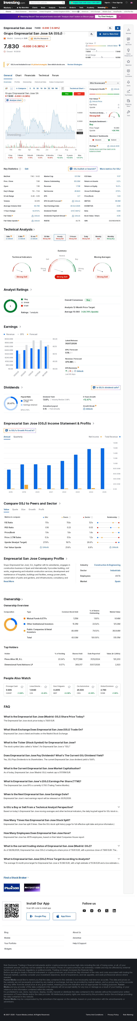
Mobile (7, 938)
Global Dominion (107, 686)
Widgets (8, 949)
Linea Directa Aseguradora (40, 686)
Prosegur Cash (12, 686)
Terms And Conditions (94, 1015)
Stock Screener (21, 12)
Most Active (33, 12)
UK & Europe (95, 12)
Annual (7, 437)
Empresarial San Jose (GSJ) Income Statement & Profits (47, 423)
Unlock (46, 547)
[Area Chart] (11, 88)
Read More (9, 581)
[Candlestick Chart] (6, 88)
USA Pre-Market (130, 12)
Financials (30, 75)
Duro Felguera (58, 686)
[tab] (9, 237)
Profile (17, 82)
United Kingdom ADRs (61, 12)
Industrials (115, 570)
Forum (55, 75)
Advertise (77, 938)
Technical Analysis (18, 229)
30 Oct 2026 (75, 206)
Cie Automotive (83, 686)
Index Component (56, 82)
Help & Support (79, 943)
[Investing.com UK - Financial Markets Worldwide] (14, 3)
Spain (117, 581)
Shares (8, 12)
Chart (18, 75)
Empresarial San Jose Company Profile (34, 558)
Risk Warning (128, 1015)
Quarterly (18, 437)
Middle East (106, 12)
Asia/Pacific (117, 12)
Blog (6, 932)
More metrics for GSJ (110, 169)
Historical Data (40, 82)
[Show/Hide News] (62, 88)
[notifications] (126, 2)
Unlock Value (112, 46)
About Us (77, 932)
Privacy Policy (113, 1015)
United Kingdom (45, 12)
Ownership (27, 82)
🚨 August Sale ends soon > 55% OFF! (85, 3)
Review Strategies (75, 65)
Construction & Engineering (107, 565)
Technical (44, 75)
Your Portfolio (10, 943)
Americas (85, 12)
